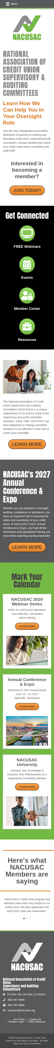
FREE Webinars (37, 1018)
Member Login (16, 1018)
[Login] (27, 297)
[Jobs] (27, 329)
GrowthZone (35, 1039)
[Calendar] (27, 266)
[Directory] (27, 235)
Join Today (19, 1015)
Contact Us (35, 1015)
